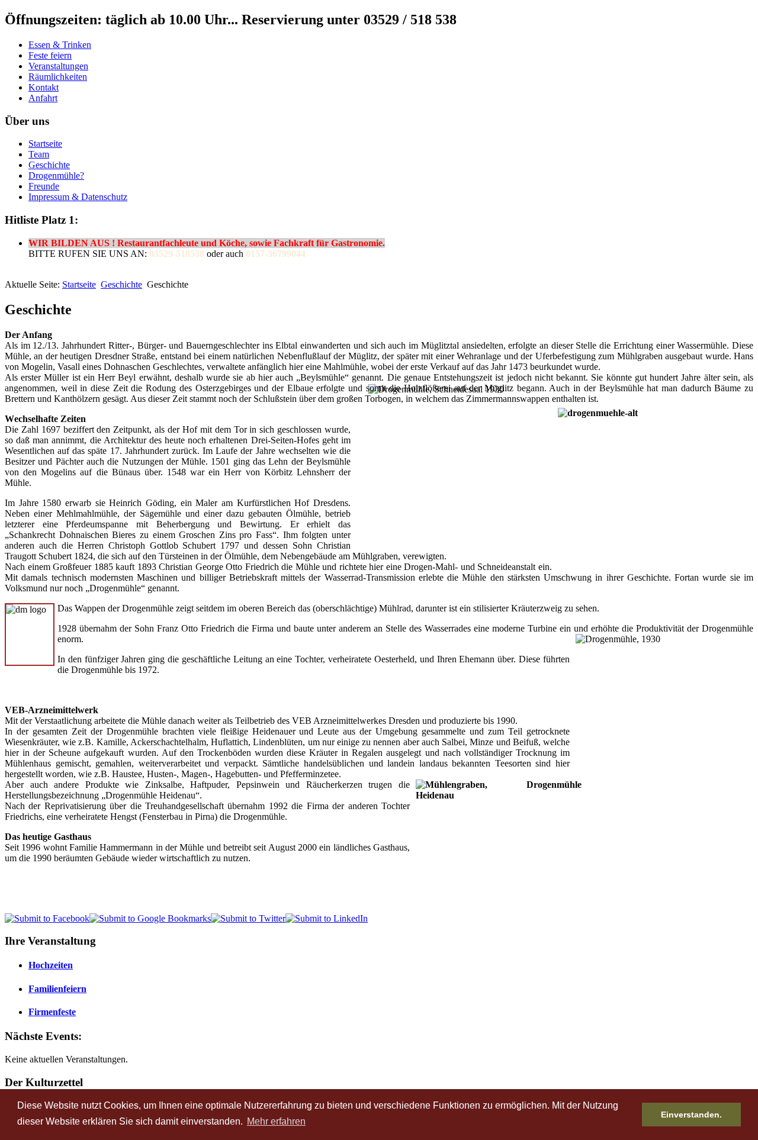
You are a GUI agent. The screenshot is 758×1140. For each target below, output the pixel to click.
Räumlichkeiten (57, 77)
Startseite (45, 144)
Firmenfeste (52, 1012)
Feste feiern (50, 55)
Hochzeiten (50, 965)
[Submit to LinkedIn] (326, 918)
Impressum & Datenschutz (77, 197)
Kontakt (43, 87)
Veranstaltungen (58, 66)
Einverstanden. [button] (691, 1114)
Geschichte (49, 165)
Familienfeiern (57, 989)
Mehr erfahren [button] (276, 1121)
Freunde (43, 186)
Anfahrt (42, 98)
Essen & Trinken (59, 45)
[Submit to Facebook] (47, 918)
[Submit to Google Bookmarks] (150, 918)
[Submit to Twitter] (248, 918)
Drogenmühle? (56, 175)
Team (38, 154)
